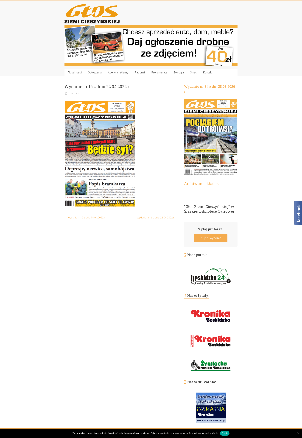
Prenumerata (159, 72)
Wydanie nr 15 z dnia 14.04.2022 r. (84, 217)
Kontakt (208, 72)
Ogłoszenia (95, 72)
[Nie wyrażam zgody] (298, 433)
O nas (193, 72)
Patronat (139, 72)
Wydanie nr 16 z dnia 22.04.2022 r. (157, 217)
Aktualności (75, 72)
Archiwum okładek (201, 183)
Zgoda (225, 433)
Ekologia (178, 72)
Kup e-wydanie (211, 238)
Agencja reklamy (118, 72)
